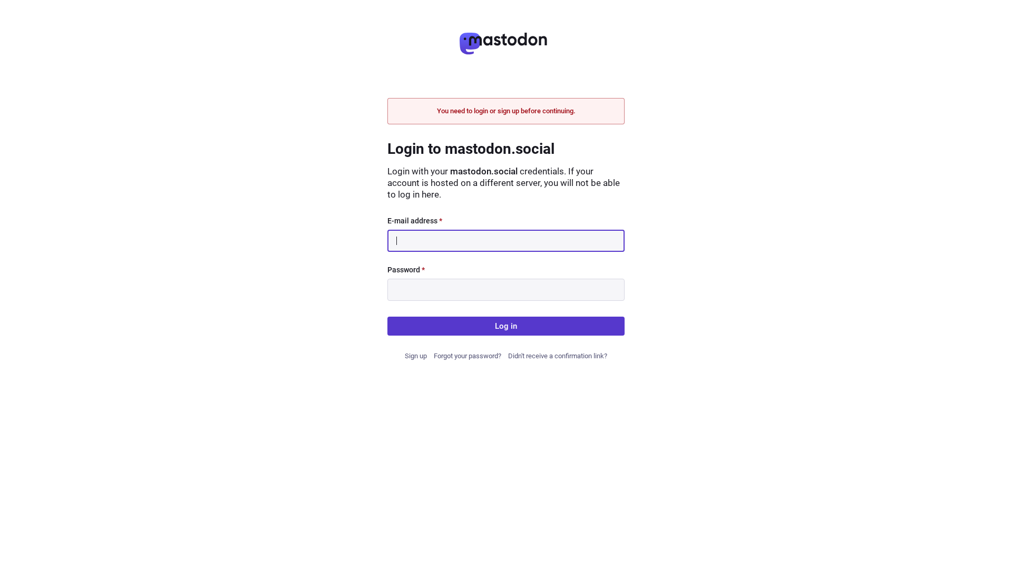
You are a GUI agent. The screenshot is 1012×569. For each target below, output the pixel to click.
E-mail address (414, 221)
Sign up (416, 356)
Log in (506, 326)
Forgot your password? (467, 356)
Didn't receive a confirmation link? (557, 356)
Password (406, 270)
